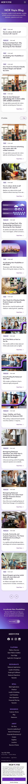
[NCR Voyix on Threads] (12, 639)
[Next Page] (16, 596)
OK (14, 779)
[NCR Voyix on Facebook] (8, 639)
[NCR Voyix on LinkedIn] (19, 639)
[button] (25, 2)
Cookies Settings (12, 754)
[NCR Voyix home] (6, 2)
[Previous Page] (11, 596)
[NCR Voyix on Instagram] (15, 639)
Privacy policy (20, 775)
